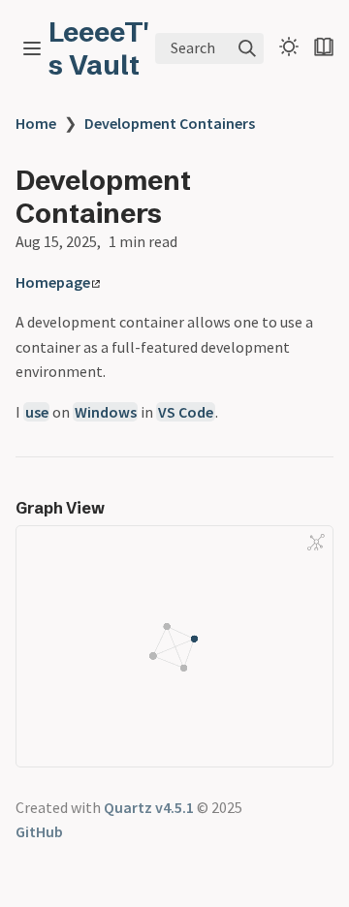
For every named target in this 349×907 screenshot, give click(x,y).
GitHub (39, 831)
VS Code (185, 412)
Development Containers (169, 123)
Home (36, 123)
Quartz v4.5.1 (149, 807)
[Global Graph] (316, 541)
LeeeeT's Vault (98, 48)
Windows (106, 412)
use (36, 412)
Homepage (53, 282)
